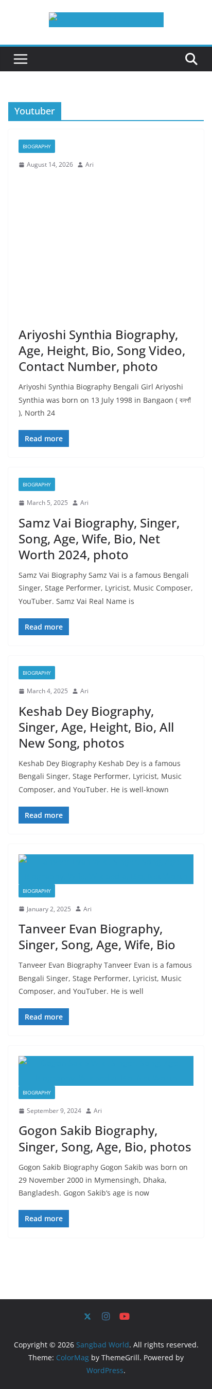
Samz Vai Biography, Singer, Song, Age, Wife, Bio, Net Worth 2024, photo (99, 538)
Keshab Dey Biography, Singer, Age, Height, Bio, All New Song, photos (96, 726)
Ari (89, 164)
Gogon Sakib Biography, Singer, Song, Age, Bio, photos (105, 1138)
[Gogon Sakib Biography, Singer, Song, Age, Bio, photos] (106, 1071)
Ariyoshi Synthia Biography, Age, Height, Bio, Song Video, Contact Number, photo (102, 350)
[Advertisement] (106, 248)
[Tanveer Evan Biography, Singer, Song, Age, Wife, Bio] (106, 869)
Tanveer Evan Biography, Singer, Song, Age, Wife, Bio (97, 936)
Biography (37, 146)
